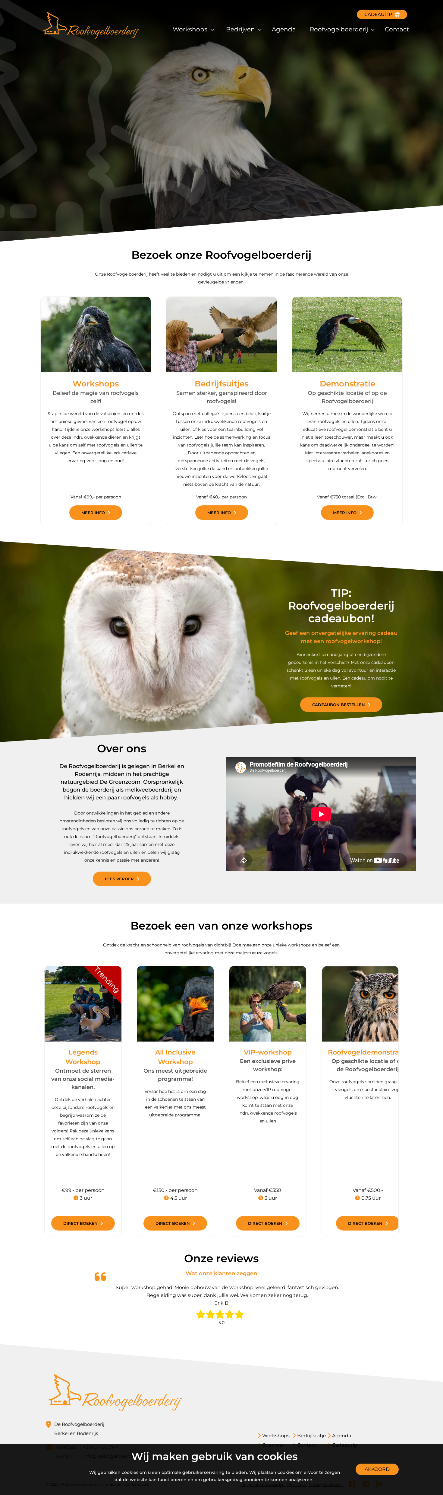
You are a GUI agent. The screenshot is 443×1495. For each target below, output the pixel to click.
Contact (397, 29)
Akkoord (377, 1469)
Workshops (191, 29)
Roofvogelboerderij (339, 29)
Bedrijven (241, 29)
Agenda (284, 29)
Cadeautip (378, 14)
